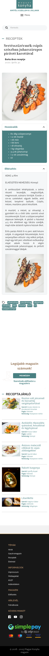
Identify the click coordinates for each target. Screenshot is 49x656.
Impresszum (13, 572)
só (35, 306)
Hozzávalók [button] (11, 127)
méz (14, 306)
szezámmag (25, 303)
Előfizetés (12, 595)
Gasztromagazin (15, 554)
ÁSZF (10, 580)
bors (30, 306)
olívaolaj (6, 306)
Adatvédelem (13, 584)
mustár (22, 306)
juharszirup (13, 303)
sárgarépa (38, 303)
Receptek (12, 558)
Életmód (11, 562)
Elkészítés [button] (10, 169)
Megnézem (24, 376)
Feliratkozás (13, 605)
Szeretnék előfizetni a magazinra (24, 382)
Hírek (10, 550)
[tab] (24, 127)
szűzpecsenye (9, 309)
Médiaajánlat (13, 576)
